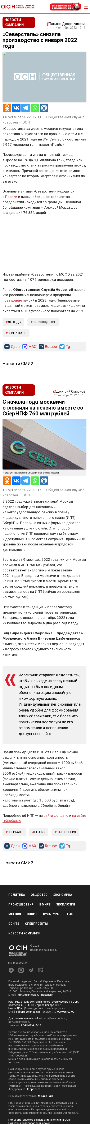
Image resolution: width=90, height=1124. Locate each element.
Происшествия (20, 904)
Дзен (15, 347)
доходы (14, 322)
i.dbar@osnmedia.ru (28, 1011)
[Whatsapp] (35, 108)
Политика (16, 894)
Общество (39, 894)
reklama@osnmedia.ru (52, 1018)
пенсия (39, 832)
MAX (32, 347)
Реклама (16, 225)
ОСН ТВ (13, 923)
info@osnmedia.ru (28, 994)
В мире (44, 904)
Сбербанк (15, 832)
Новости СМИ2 (18, 363)
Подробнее (33, 1089)
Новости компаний (24, 933)
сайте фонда (54, 815)
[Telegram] (25, 108)
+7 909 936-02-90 (64, 1011)
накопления (66, 832)
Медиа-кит (45, 1096)
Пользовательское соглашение (28, 1119)
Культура (51, 914)
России (11, 197)
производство (44, 322)
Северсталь (17, 333)
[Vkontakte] (16, 108)
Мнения (14, 914)
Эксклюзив (65, 904)
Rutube (51, 347)
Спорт (32, 914)
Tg (68, 347)
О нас (68, 914)
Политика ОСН (60, 1119)
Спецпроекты (36, 923)
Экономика (62, 894)
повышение (12, 300)
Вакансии (47, 994)
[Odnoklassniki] (7, 108)
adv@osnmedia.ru (19, 1021)
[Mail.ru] (44, 108)
